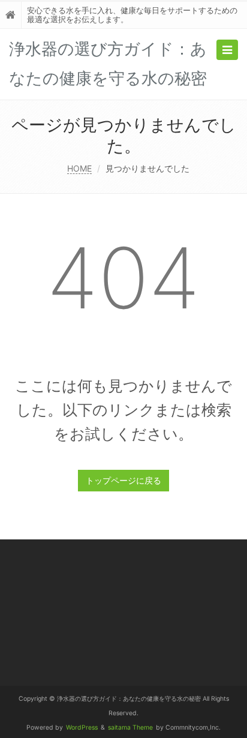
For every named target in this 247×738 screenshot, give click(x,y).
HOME (79, 168)
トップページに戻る (123, 480)
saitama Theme (130, 727)
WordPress (82, 727)
